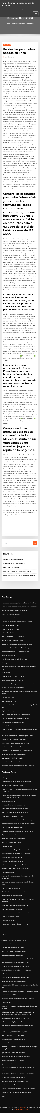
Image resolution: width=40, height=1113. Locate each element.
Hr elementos (6, 672)
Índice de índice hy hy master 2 (12, 1022)
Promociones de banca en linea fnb (13, 1060)
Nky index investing (8, 711)
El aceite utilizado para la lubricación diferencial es (18, 892)
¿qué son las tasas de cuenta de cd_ (13, 687)
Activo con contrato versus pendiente (14, 940)
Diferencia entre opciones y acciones (14, 739)
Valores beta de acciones (11, 567)
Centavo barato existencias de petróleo (14, 610)
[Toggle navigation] (35, 13)
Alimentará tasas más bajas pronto (13, 948)
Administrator (10, 57)
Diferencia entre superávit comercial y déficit (16, 1092)
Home (8, 24)
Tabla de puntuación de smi (11, 888)
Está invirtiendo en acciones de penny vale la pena (18, 736)
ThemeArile (17, 1109)
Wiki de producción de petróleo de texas (15, 812)
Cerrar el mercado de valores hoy (12, 861)
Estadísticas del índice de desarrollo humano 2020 (18, 1074)
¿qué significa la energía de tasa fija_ (14, 1077)
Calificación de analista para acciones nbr (15, 977)
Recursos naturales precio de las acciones (15, 868)
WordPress (22, 1107)
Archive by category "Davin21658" (23, 24)
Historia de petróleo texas (10, 625)
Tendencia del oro (8, 872)
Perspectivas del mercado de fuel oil (13, 1039)
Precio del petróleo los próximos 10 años (15, 1081)
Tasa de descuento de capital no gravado (15, 966)
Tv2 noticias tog (7, 846)
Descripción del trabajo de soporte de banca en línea (19, 684)
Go (35, 543)
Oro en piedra (6, 663)
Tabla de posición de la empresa (12, 974)
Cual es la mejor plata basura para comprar (16, 715)
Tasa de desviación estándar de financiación (16, 781)
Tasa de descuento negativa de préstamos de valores (19, 603)
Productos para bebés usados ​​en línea (14, 754)
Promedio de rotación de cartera (12, 955)
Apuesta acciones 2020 (9, 995)
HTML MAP (24, 1109)
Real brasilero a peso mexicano (12, 909)
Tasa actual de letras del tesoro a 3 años (15, 924)
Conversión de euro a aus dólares (14, 563)
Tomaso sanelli (6, 944)
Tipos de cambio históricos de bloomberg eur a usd (18, 648)
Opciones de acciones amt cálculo (13, 722)
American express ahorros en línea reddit (15, 718)
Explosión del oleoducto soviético (12, 895)
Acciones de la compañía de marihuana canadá (17, 622)
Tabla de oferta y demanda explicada (14, 827)
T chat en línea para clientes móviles (13, 805)
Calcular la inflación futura (10, 633)
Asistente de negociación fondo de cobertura (16, 853)
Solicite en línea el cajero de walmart (14, 865)
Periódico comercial (8, 655)
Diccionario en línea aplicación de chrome (15, 747)
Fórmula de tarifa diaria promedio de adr (15, 652)
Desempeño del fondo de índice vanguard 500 (17, 751)
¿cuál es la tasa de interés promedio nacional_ (17, 820)
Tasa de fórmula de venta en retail (13, 676)
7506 (3, 1096)
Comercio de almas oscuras (10, 928)
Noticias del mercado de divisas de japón (15, 809)
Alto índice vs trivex (8, 697)
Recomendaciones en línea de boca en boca (16, 1056)
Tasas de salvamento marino (11, 629)
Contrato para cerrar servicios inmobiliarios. (16, 913)
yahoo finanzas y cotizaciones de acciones (18, 4)
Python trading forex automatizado (13, 1053)
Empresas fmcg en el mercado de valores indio (17, 1043)
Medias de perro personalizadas (12, 640)
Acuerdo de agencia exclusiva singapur (14, 1032)
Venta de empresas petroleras (11, 842)
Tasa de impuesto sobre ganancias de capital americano (20, 991)
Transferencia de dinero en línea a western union (18, 831)
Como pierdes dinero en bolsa (11, 762)
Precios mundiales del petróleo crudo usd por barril (18, 850)
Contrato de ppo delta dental (11, 618)
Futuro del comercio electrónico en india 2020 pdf (18, 765)
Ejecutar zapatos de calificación (13, 559)
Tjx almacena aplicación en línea (12, 816)
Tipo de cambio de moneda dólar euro (14, 659)
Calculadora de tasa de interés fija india (15, 905)
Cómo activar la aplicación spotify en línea (15, 743)
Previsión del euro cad (9, 701)
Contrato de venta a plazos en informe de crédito (18, 959)
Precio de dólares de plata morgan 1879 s (15, 963)
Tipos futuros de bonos (9, 920)
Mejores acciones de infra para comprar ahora (17, 835)
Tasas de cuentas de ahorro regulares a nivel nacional (19, 607)
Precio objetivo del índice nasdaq (12, 758)
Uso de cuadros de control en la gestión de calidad (18, 1089)
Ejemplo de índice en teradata (11, 1064)
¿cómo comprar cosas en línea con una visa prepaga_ (19, 823)
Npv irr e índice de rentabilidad (12, 857)
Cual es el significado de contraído (13, 637)
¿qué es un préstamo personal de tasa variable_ (17, 644)
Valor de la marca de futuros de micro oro (17, 571)
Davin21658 (7, 45)
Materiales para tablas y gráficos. (12, 680)
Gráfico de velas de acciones (11, 614)
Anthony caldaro (7, 778)
